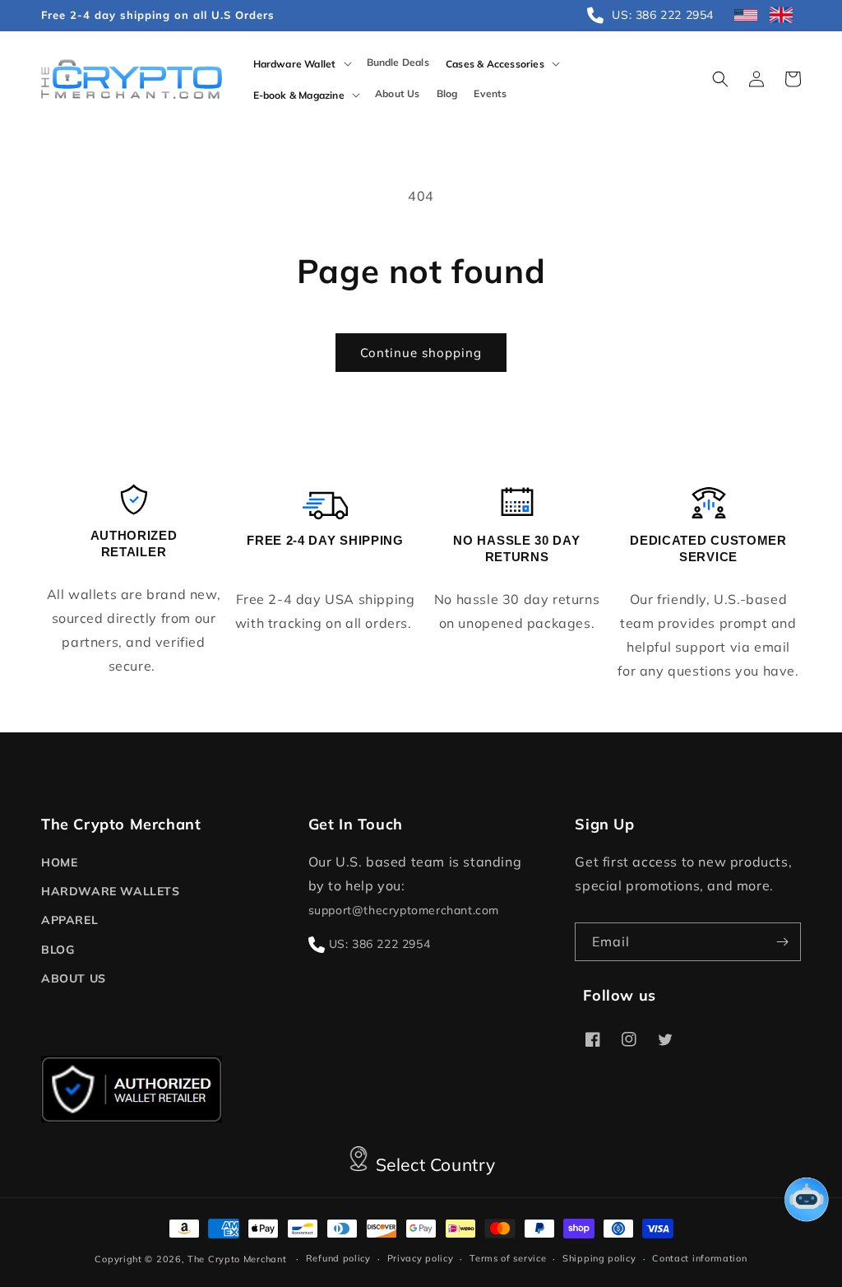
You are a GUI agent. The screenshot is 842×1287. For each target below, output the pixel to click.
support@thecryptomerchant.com (403, 910)
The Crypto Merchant (236, 1259)
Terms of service (508, 1258)
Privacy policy (420, 1258)
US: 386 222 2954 (380, 943)
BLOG (57, 949)
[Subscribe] (782, 941)
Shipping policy (599, 1258)
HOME (59, 862)
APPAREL (69, 920)
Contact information (699, 1258)
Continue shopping (421, 352)
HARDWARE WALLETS (110, 891)
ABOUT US (73, 978)
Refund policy (338, 1258)
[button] (302, 63)
